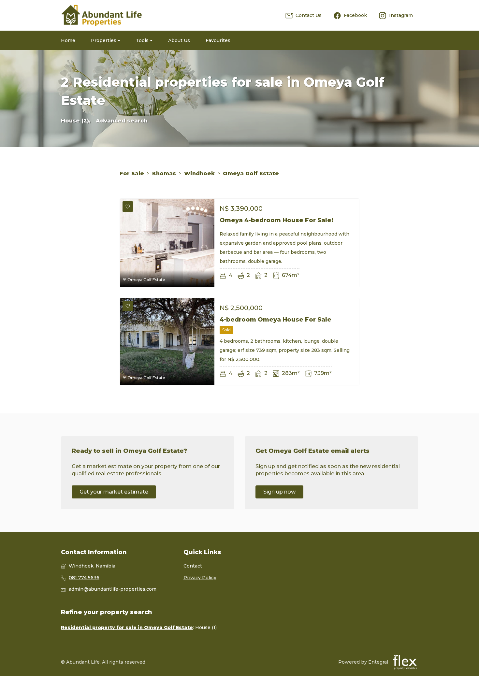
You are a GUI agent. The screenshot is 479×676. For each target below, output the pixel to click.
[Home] (101, 15)
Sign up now (279, 492)
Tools (143, 40)
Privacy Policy (199, 578)
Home (68, 40)
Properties (104, 40)
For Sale (132, 173)
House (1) (206, 627)
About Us (179, 40)
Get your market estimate (114, 492)
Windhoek (199, 173)
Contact (192, 566)
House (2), (76, 121)
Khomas (164, 173)
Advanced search (121, 121)
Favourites (218, 40)
